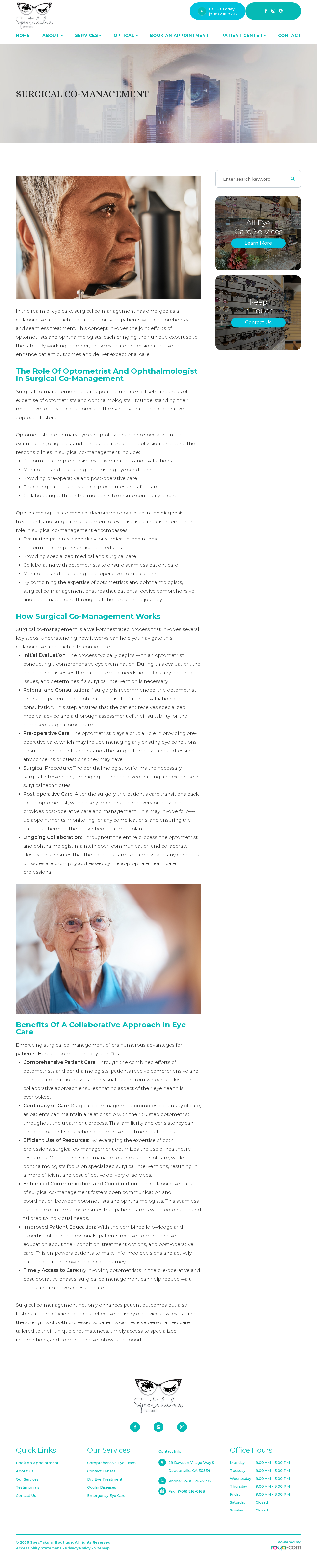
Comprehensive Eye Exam (111, 1463)
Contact (289, 35)
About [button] (50, 35)
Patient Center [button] (242, 35)
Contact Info (169, 1451)
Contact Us (258, 322)
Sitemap (102, 1548)
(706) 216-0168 (191, 1491)
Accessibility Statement (38, 1548)
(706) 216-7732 (223, 13)
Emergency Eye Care (106, 1495)
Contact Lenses (101, 1471)
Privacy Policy (77, 1548)
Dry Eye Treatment (104, 1479)
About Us (25, 1471)
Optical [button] (124, 35)
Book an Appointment (179, 35)
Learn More (258, 243)
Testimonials (27, 1487)
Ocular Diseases (101, 1487)
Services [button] (86, 35)
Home (23, 35)
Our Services (27, 1479)
